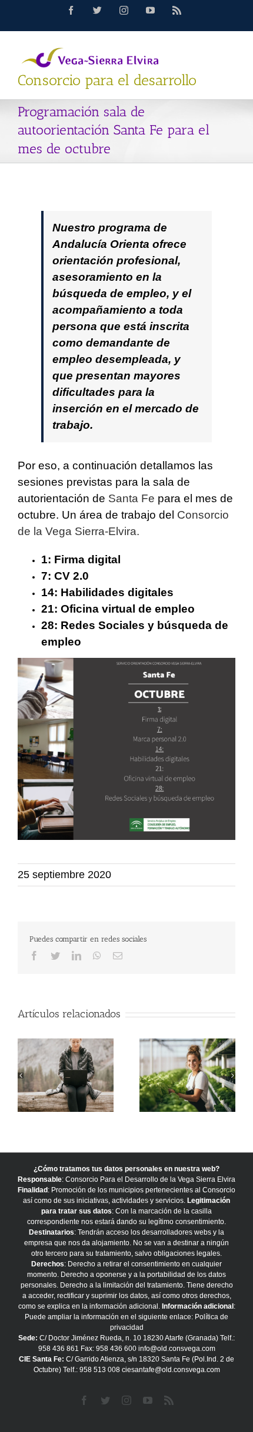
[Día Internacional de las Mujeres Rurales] (187, 1075)
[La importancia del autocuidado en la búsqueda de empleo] (66, 1075)
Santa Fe (131, 498)
